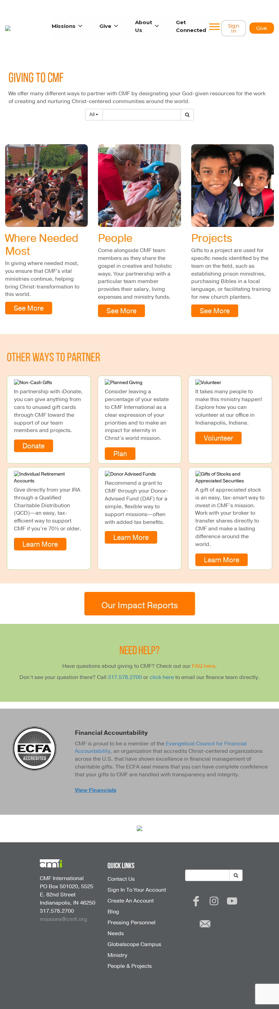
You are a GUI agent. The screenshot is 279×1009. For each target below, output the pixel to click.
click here (162, 677)
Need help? (139, 651)
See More (29, 308)
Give (261, 28)
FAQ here (203, 666)
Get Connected (191, 26)
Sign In (233, 28)
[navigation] (214, 28)
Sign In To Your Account (137, 890)
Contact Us (121, 879)
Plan (120, 454)
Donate (33, 446)
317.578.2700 (125, 677)
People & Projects (130, 966)
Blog (113, 911)
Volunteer (218, 438)
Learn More (40, 544)
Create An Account (131, 901)
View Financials (95, 790)
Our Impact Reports (139, 605)
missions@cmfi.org (63, 919)
